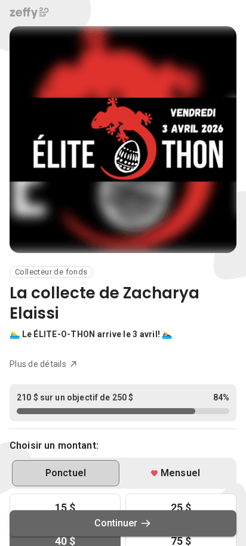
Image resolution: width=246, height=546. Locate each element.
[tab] (65, 473)
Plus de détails (38, 364)
